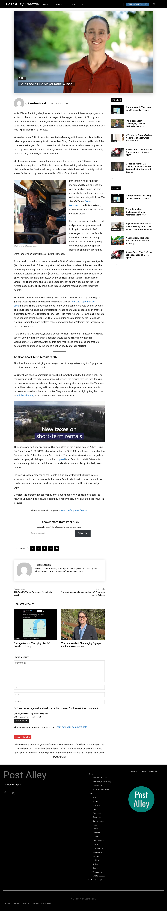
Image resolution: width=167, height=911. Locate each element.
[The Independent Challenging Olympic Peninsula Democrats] (83, 624)
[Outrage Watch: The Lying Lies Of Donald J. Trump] (35, 624)
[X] (38, 548)
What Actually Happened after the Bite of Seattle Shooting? (137, 241)
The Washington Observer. (74, 510)
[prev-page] (112, 178)
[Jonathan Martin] (19, 103)
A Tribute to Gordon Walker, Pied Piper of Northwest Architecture (139, 138)
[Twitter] (13, 793)
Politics (22, 78)
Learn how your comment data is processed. (72, 727)
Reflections (115, 155)
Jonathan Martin (37, 103)
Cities (113, 244)
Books (114, 141)
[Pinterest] (44, 548)
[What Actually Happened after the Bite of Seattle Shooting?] (117, 240)
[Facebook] (32, 548)
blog (113, 170)
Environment (116, 229)
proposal (60, 459)
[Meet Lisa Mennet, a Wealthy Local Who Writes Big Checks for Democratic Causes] (117, 166)
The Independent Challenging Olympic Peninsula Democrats (81, 645)
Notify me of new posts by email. (28, 717)
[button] (154, 4)
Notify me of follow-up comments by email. (32, 714)
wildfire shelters (25, 395)
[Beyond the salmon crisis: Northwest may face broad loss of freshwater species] (117, 226)
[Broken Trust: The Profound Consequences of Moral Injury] (117, 152)
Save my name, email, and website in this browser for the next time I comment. (58, 708)
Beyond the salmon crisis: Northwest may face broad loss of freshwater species (139, 226)
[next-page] (116, 178)
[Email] (50, 548)
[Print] (56, 548)
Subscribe (82, 533)
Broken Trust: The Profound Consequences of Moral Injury (139, 152)
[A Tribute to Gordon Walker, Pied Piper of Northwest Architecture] (117, 137)
